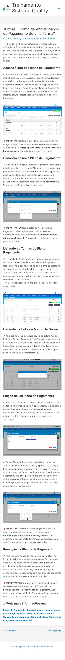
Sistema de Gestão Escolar (41, 646)
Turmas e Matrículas (31, 38)
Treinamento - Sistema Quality (30, 8)
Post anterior (8, 630)
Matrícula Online (12, 38)
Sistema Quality (18, 646)
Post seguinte (56, 630)
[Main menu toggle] (59, 8)
